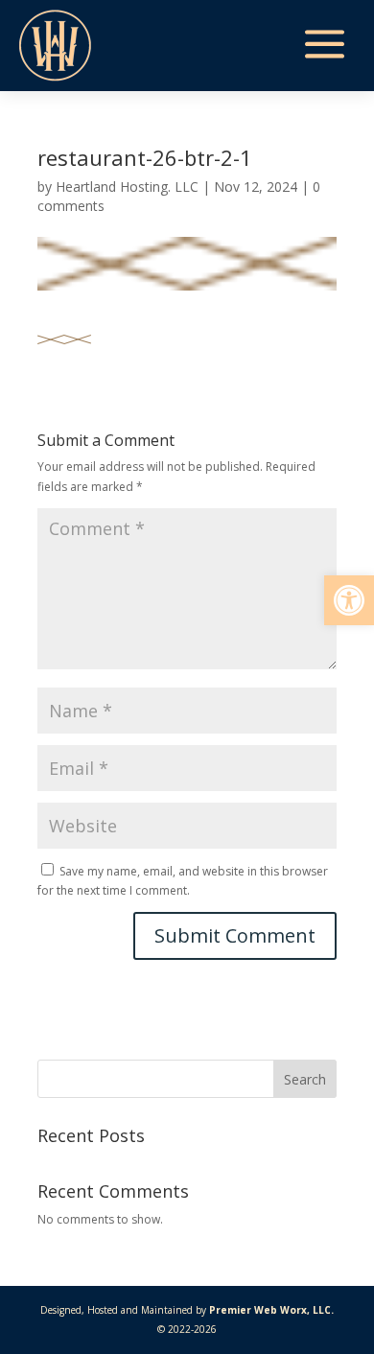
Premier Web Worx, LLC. (271, 1310)
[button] (349, 600)
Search (305, 1079)
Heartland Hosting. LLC (127, 186)
